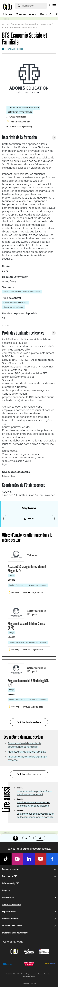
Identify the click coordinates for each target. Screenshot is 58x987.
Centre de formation (11, 904)
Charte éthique (25, 974)
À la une (7, 14)
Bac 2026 (45, 14)
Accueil (6, 24)
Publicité (9, 974)
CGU (33, 976)
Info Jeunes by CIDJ (11, 883)
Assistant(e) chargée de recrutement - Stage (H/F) (27, 568)
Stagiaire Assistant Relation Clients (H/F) (26, 625)
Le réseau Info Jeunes (12, 926)
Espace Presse (8, 911)
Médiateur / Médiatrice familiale (27, 751)
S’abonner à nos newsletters (15, 933)
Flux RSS (16, 974)
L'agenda (6, 890)
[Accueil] (7, 6)
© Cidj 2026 (25, 983)
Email (31, 518)
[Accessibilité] (15, 838)
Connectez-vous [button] (13, 941)
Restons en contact (11, 869)
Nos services (8, 897)
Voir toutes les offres (29, 722)
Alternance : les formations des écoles (31, 24)
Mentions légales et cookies (41, 974)
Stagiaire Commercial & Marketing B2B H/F (28, 682)
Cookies (33, 983)
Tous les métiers (26, 14)
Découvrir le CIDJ (10, 876)
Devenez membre (10, 919)
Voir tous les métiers (29, 774)
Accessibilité (27, 976)
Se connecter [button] (49, 5)
